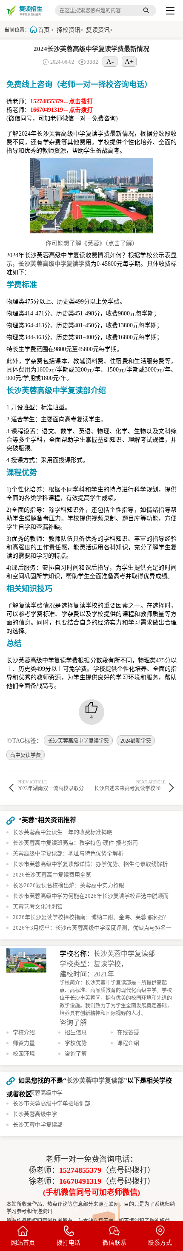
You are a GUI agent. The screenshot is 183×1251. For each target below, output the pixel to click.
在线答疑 (128, 1032)
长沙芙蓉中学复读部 (124, 953)
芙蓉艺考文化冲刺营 (38, 906)
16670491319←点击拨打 (61, 110)
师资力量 (24, 1043)
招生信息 (76, 1032)
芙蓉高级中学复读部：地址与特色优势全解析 (68, 853)
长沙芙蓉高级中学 (35, 1114)
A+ (129, 61)
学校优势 (76, 1043)
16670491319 (80, 1181)
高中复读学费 (25, 755)
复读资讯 (98, 30)
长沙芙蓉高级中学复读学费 (78, 741)
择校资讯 (68, 30)
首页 (44, 30)
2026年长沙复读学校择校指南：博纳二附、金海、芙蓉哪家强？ (91, 917)
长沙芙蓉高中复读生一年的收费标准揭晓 (62, 832)
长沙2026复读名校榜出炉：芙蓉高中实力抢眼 (68, 885)
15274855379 (80, 1170)
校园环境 (24, 1053)
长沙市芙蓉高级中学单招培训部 (51, 1103)
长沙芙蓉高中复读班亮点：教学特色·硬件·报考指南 (75, 843)
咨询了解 (73, 1022)
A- (110, 61)
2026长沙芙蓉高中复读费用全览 (52, 874)
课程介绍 (128, 1043)
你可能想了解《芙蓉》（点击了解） (92, 243)
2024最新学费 (135, 741)
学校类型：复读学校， (94, 963)
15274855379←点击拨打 (61, 101)
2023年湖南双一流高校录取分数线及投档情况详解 (73, 785)
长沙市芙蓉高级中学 (38, 1092)
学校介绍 (24, 1032)
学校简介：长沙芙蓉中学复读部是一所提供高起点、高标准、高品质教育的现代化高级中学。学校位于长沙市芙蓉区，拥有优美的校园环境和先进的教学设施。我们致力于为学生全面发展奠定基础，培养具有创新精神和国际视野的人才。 (116, 998)
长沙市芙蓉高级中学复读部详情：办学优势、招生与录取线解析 (90, 864)
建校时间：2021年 (87, 974)
